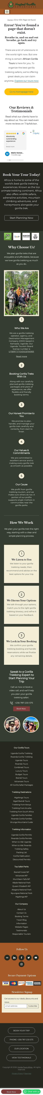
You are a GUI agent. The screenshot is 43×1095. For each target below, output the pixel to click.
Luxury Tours (21, 771)
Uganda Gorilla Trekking (21, 753)
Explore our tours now (27, 81)
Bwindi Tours (21, 778)
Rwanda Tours (21, 764)
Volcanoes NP (21, 876)
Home (10, 20)
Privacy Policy (17, 1074)
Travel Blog (21, 920)
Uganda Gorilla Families (21, 815)
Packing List (21, 852)
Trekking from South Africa (21, 812)
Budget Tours (21, 774)
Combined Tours (21, 767)
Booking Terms (21, 916)
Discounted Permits (21, 859)
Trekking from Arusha (21, 808)
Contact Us (21, 913)
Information (21, 923)
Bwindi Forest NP (21, 872)
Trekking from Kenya (21, 805)
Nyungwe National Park (21, 893)
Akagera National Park (21, 890)
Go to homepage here (21, 91)
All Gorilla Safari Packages (21, 785)
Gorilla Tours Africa (25, 1067)
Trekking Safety (22, 849)
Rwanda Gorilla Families (21, 819)
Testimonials (21, 930)
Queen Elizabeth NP (21, 886)
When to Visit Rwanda (21, 845)
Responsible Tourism (21, 934)
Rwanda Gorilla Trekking (22, 757)
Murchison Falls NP (21, 879)
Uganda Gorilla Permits (21, 835)
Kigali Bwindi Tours (21, 801)
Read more (21, 356)
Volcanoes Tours (21, 781)
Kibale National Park (21, 883)
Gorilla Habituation (21, 856)
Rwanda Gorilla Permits (21, 838)
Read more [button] (10, 147)
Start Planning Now (21, 217)
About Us (21, 909)
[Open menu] (7, 12)
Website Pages (21, 927)
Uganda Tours (21, 760)
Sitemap (27, 1074)
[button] (32, 1091)
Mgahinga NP (22, 897)
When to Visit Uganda (21, 842)
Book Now (11, 1092)
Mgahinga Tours (21, 798)
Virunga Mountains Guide (21, 822)
